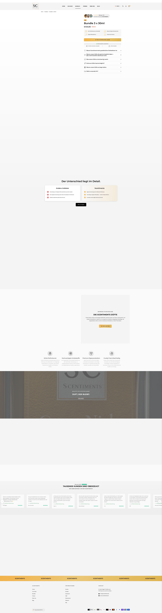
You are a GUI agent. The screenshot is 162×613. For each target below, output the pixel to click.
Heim (42, 11)
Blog (33, 600)
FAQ (66, 602)
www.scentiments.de (104, 595)
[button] (122, 6)
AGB (66, 595)
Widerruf (67, 600)
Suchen (66, 589)
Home (33, 589)
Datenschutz (67, 598)
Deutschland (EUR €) (39, 609)
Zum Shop (34, 591)
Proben (33, 595)
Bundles (46, 11)
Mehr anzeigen (81, 204)
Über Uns (34, 598)
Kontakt (66, 591)
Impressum (67, 593)
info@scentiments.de (104, 593)
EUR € (118, 6)
